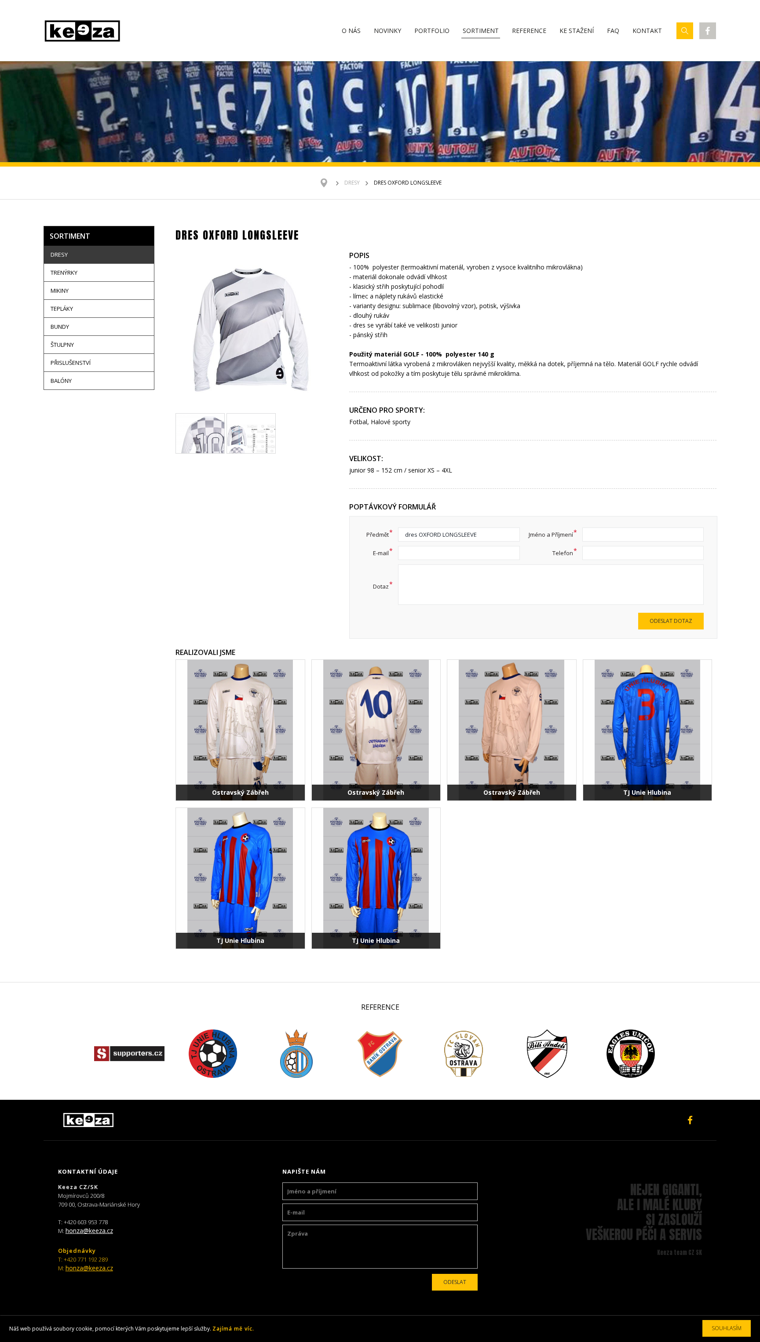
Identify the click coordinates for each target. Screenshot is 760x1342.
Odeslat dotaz (671, 621)
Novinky (387, 30)
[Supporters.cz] (129, 1053)
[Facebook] (707, 30)
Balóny (61, 381)
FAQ (613, 30)
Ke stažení (576, 30)
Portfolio (431, 30)
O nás (351, 30)
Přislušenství (71, 363)
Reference (529, 30)
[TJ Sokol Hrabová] (296, 1053)
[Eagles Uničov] (630, 1053)
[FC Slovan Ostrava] (463, 1053)
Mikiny (60, 291)
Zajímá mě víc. (233, 1328)
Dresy (352, 182)
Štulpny (62, 345)
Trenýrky (64, 272)
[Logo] (82, 30)
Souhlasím (727, 1328)
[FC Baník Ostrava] (380, 1053)
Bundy (60, 327)
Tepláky (62, 309)
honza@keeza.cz (89, 1230)
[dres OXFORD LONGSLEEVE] (250, 331)
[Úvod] (328, 182)
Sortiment (481, 30)
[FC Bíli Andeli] (547, 1053)
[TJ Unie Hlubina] (213, 1053)
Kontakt (647, 30)
